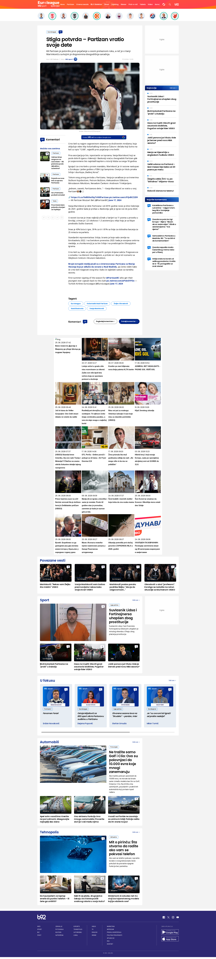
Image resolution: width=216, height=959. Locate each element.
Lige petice (114, 605)
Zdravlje (58, 926)
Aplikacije (111, 938)
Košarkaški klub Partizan (97, 303)
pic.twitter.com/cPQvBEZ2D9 (123, 197)
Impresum (110, 929)
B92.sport (69, 59)
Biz (38, 932)
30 (103, 567)
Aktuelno (46, 811)
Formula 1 (47, 709)
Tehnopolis (78, 929)
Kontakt (110, 944)
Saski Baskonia (77, 308)
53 (60, 32)
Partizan (70, 4)
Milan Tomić (153, 723)
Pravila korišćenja (114, 932)
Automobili (78, 932)
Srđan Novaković (51, 723)
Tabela (143, 4)
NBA (112, 659)
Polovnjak (114, 747)
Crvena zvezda (82, 4)
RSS (108, 941)
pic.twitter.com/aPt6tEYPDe (120, 280)
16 (68, 567)
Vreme (94, 935)
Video (150, 4)
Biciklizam (80, 659)
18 (47, 175)
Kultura (58, 932)
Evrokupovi (152, 709)
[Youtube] (178, 917)
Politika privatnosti (114, 935)
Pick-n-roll (133, 4)
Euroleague (52, 32)
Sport (39, 929)
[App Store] (170, 939)
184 (149, 247)
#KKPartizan (102, 197)
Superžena (59, 935)
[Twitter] (168, 917)
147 (149, 259)
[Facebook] (164, 917)
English (94, 932)
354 (149, 205)
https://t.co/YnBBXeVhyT (83, 197)
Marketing (111, 926)
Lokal (76, 935)
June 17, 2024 (115, 200)
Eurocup (158, 4)
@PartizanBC (112, 277)
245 (149, 236)
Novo (62, 4)
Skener (123, 4)
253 (149, 219)
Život (39, 935)
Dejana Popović (85, 723)
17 (100, 689)
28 (47, 154)
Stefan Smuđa (119, 723)
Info (38, 926)
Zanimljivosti (81, 811)
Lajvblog (114, 4)
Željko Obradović (121, 303)
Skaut (106, 4)
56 (47, 189)
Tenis (54, 201)
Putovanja (59, 929)
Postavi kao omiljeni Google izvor (97, 137)
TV (92, 929)
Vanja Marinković (97, 308)
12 (135, 689)
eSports (77, 926)
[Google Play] (170, 932)
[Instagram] (173, 917)
